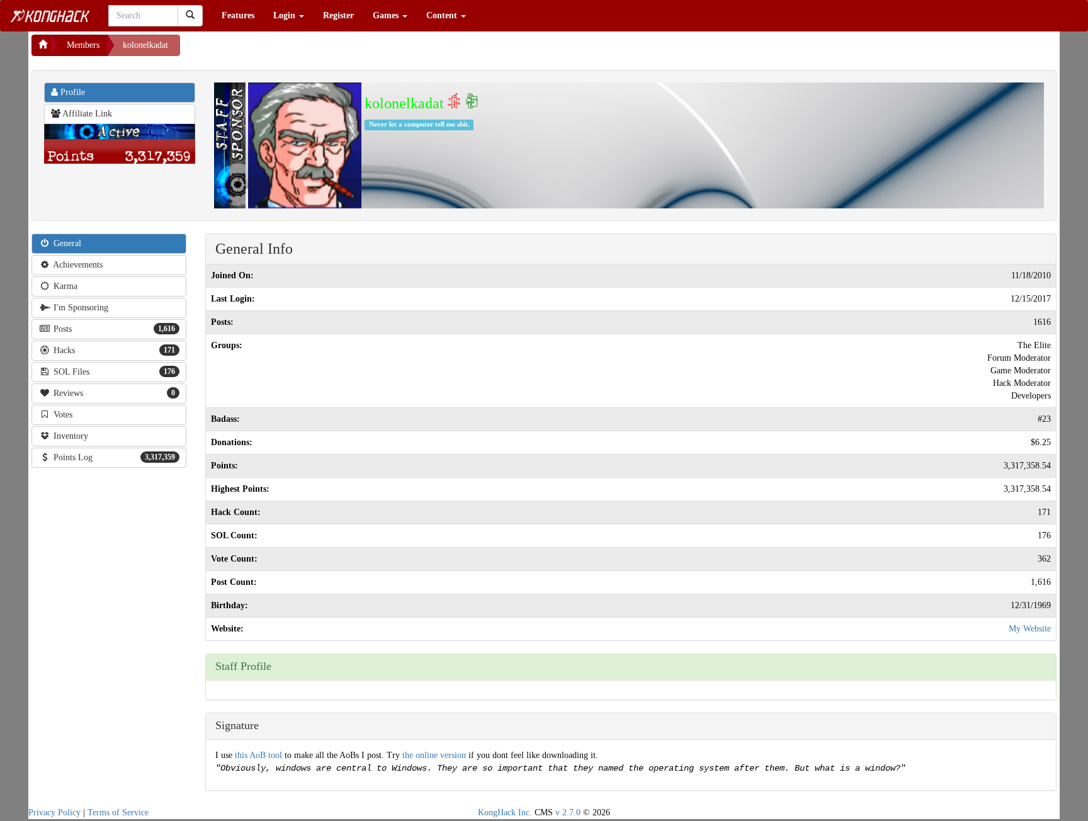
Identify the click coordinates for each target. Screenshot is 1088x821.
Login (285, 15)
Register (338, 15)
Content (443, 15)
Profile (71, 92)
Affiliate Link (86, 113)
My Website (1030, 628)
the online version (435, 755)
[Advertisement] (281, 50)
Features (238, 15)
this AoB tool (258, 755)
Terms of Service (118, 812)
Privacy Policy (54, 812)
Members (83, 45)
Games (387, 15)
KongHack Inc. (505, 812)
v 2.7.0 (568, 812)
